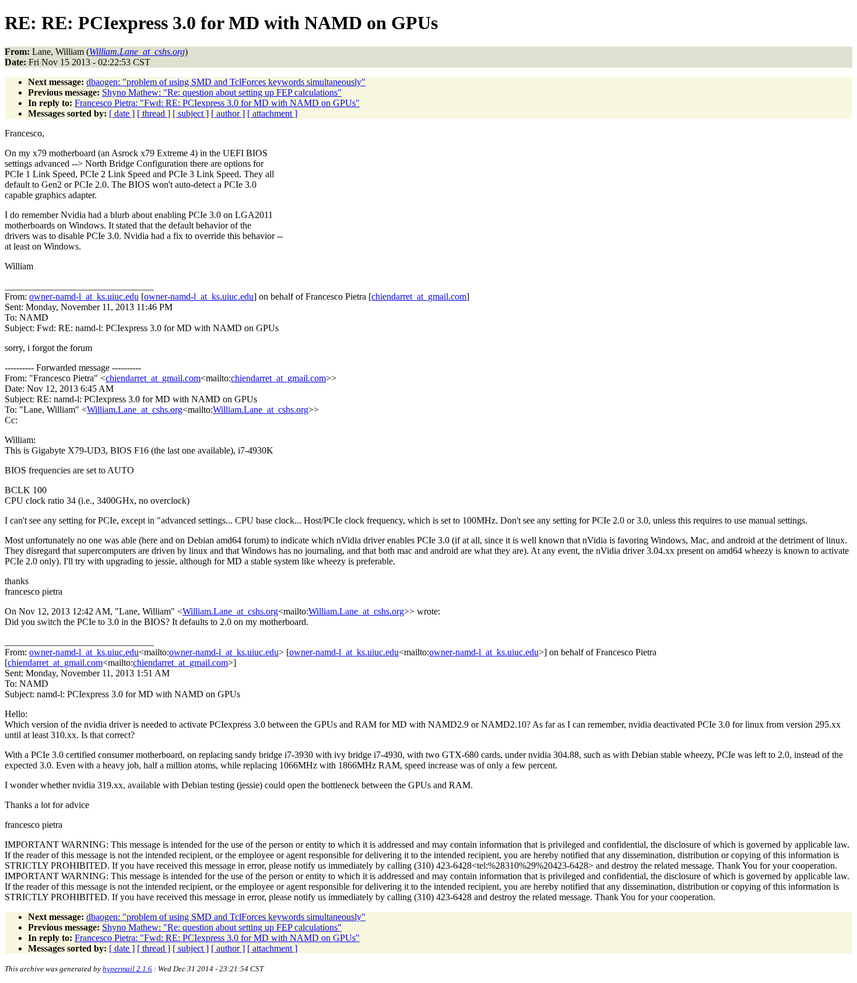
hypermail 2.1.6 (127, 968)
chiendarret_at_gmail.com (418, 296)
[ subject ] (191, 113)
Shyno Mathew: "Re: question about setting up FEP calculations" (222, 92)
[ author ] (228, 113)
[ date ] (122, 113)
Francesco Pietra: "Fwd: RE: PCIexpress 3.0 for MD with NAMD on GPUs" (217, 103)
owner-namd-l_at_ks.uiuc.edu (84, 296)
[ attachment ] (272, 113)
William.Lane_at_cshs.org (134, 410)
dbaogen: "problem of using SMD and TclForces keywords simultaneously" (226, 82)
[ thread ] (153, 113)
